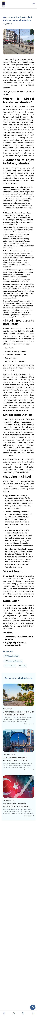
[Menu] (33, 4)
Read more (29, 724)
